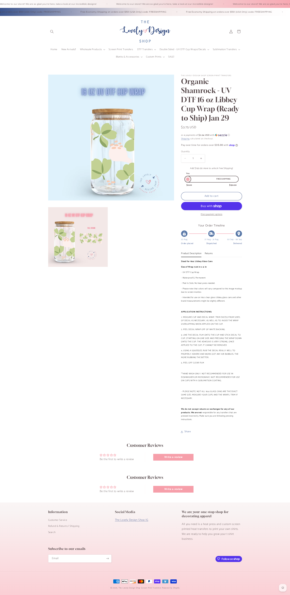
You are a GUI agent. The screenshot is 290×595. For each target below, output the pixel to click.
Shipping (185, 139)
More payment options (211, 214)
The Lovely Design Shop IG (131, 520)
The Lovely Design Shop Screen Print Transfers (139, 587)
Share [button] (187, 432)
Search (52, 532)
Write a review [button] (173, 457)
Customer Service (57, 520)
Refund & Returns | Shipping (64, 526)
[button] (52, 31)
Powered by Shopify (171, 587)
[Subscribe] (107, 558)
